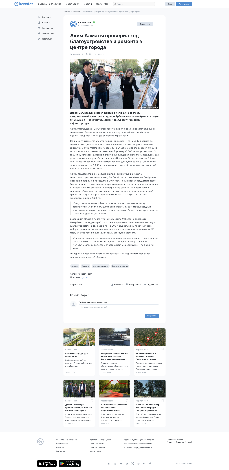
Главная (66, 12)
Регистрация (184, 4)
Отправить (151, 316)
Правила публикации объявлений (139, 440)
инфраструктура (100, 266)
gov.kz (85, 277)
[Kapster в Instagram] (115, 463)
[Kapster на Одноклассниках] (138, 463)
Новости (87, 4)
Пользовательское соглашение (138, 443)
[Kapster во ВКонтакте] (127, 463)
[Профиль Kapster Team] (73, 24)
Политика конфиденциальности (138, 447)
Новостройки (72, 4)
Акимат (74, 266)
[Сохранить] (92, 349)
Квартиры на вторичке (49, 4)
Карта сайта (95, 451)
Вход (170, 4)
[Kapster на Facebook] (109, 463)
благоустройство (120, 266)
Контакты (60, 451)
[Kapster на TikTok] (150, 463)
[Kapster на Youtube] (144, 463)
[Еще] (157, 24)
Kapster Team (85, 22)
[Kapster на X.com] (133, 463)
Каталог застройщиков (100, 440)
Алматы (85, 266)
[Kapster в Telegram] (121, 463)
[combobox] (134, 4)
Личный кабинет (97, 447)
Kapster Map (102, 4)
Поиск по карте (97, 443)
